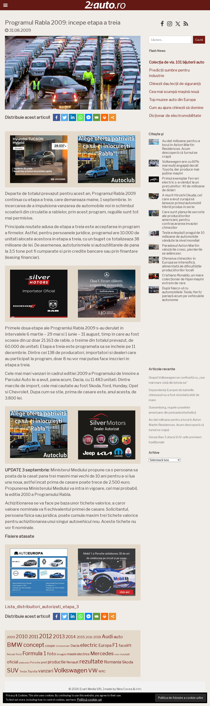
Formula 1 (34, 653)
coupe (50, 646)
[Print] (104, 117)
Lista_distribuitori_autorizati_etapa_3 (42, 606)
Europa (105, 645)
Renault (72, 662)
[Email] (96, 117)
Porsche (35, 662)
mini (116, 654)
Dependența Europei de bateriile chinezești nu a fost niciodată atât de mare (174, 395)
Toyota (32, 671)
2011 (33, 636)
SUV (13, 670)
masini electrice (78, 654)
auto (118, 636)
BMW (15, 644)
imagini (61, 654)
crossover (63, 645)
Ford (19, 654)
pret (44, 662)
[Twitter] (64, 117)
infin (139, 689)
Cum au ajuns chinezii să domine (176, 107)
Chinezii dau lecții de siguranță (175, 83)
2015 (81, 637)
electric (89, 645)
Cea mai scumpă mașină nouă (174, 91)
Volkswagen (70, 670)
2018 (97, 637)
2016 (89, 637)
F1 (115, 645)
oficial (12, 662)
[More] (112, 117)
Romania (112, 661)
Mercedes (102, 653)
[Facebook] (56, 117)
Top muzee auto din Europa (172, 99)
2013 (59, 636)
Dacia (75, 646)
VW (93, 670)
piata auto (24, 662)
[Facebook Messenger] (88, 117)
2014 (71, 636)
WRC (102, 671)
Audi (107, 636)
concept (33, 645)
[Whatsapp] (80, 117)
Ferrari (11, 654)
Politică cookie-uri (89, 699)
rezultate (91, 661)
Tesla (23, 671)
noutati (125, 654)
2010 (22, 636)
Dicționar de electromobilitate (175, 115)
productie (57, 662)
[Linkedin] (72, 117)
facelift (125, 645)
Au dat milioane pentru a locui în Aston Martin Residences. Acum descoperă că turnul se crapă (176, 425)
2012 (45, 636)
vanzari (45, 670)
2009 (11, 637)
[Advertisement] (179, 334)
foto (51, 653)
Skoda (127, 662)
